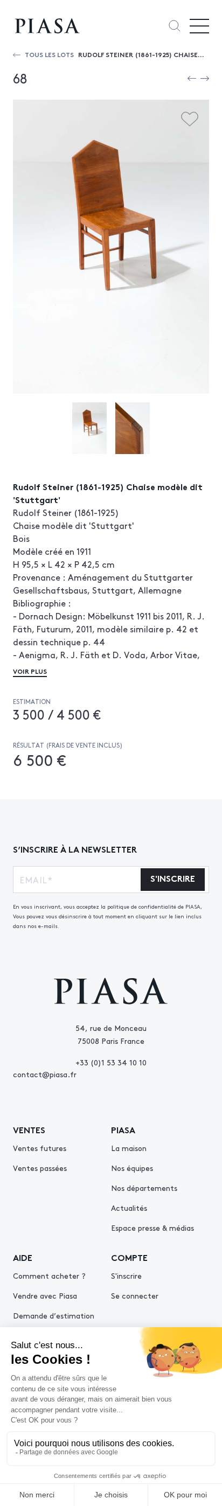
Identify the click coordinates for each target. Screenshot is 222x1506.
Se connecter (134, 1295)
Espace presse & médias (152, 1227)
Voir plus (30, 670)
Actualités (129, 1207)
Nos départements (144, 1187)
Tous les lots (49, 54)
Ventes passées (40, 1167)
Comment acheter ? (49, 1275)
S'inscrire (126, 1275)
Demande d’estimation (53, 1315)
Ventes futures (39, 1147)
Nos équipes (132, 1167)
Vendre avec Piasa (45, 1295)
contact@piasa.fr (45, 1074)
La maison (129, 1147)
